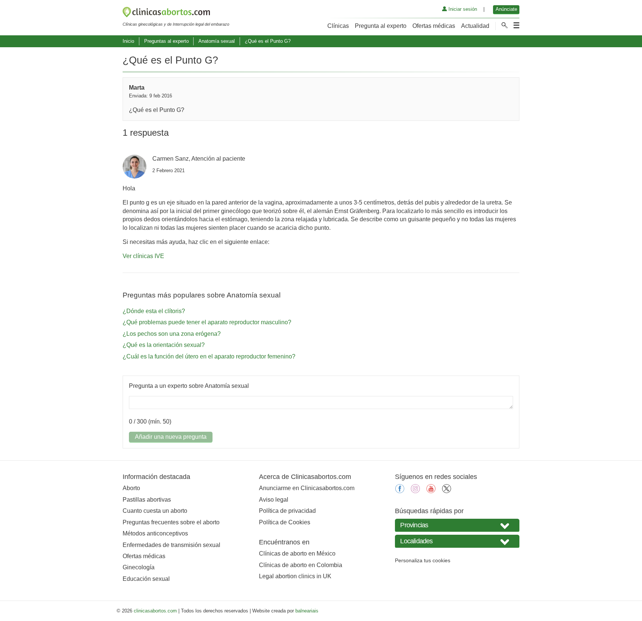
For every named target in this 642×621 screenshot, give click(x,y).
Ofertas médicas (433, 26)
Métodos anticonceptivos (155, 533)
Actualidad (475, 26)
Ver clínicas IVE (143, 256)
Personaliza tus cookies (422, 560)
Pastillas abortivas (147, 499)
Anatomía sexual (216, 41)
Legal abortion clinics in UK (295, 576)
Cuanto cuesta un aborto (155, 511)
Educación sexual (146, 579)
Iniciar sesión (462, 9)
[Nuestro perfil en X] (446, 491)
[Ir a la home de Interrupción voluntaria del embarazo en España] (176, 13)
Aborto (131, 488)
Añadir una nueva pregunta (171, 437)
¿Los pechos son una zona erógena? (172, 334)
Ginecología (139, 567)
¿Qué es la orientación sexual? (164, 345)
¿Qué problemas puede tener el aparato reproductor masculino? (207, 322)
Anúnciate (506, 9)
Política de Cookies (284, 522)
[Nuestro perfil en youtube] (431, 491)
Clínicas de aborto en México (297, 553)
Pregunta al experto (380, 26)
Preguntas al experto (166, 41)
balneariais (306, 611)
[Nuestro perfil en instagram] (415, 491)
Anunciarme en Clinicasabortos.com (306, 488)
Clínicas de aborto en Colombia (300, 565)
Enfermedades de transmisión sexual (171, 545)
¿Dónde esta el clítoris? (154, 311)
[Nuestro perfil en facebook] (400, 491)
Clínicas (338, 26)
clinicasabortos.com (155, 611)
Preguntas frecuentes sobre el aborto (171, 522)
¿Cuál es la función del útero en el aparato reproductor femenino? (209, 356)
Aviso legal (273, 499)
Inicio (128, 41)
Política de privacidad (287, 511)
